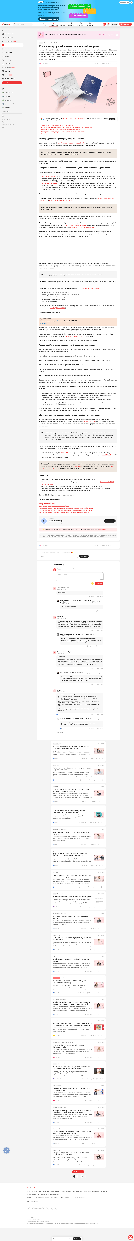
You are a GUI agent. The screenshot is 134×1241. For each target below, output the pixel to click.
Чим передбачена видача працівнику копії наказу (57, 125)
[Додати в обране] (102, 759)
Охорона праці (56, 808)
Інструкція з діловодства (47, 504)
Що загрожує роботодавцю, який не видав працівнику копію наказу (63, 132)
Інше (54, 956)
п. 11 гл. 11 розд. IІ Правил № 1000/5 (82, 227)
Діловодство (56, 765)
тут (98, 340)
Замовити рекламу (124, 2)
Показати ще (79, 1171)
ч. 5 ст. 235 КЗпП (89, 421)
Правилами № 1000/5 (107, 482)
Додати (112, 119)
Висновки (44, 134)
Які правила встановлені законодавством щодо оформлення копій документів (66, 127)
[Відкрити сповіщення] (108, 24)
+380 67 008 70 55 (58, 1197)
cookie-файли (67, 1238)
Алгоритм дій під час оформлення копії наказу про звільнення (61, 129)
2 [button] (77, 1176)
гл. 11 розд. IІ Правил (49, 176)
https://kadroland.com (56, 535)
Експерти (34, 1191)
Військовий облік (57, 935)
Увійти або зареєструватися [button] (106, 34)
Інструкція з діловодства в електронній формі (54, 506)
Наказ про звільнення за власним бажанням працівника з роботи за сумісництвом (66, 508)
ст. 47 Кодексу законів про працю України (71, 143)
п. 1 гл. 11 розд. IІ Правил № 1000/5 (60, 200)
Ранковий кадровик (58, 1020)
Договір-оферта (30, 1217)
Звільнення (47, 42)
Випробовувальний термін (59, 999)
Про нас (6, 127)
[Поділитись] (99, 759)
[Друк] (95, 63)
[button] (85, 1176)
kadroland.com (95, 1223)
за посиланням (102, 529)
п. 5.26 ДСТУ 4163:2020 (49, 183)
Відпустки (55, 786)
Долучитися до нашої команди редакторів (71, 1191)
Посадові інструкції (62, 893)
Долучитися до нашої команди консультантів (95, 1191)
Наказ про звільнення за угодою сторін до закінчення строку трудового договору (65, 510)
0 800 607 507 (43, 1197)
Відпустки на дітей (64, 743)
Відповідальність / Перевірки (67, 1042)
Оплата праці (63, 829)
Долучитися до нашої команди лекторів (49, 1191)
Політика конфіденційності (33, 1219)
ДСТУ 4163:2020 (47, 484)
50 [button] (82, 1176)
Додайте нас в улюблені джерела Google (75, 118)
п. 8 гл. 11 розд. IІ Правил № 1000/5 (89, 288)
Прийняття (55, 851)
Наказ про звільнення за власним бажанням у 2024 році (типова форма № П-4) (64, 512)
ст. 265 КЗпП (65, 453)
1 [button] (74, 1176)
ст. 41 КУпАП (106, 455)
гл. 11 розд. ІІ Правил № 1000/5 (74, 336)
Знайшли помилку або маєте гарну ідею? (48, 1194)
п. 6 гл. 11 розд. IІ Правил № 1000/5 (74, 225)
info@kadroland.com (36, 1201)
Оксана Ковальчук (49, 59)
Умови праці (63, 1107)
